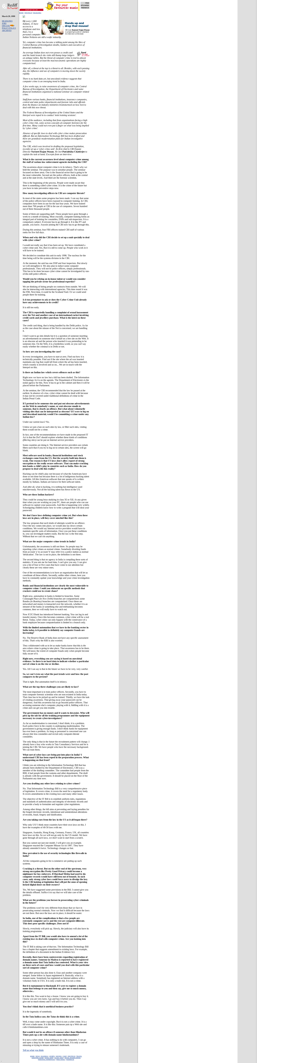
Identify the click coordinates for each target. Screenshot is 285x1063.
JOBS (4, 23)
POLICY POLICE (9, 28)
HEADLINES (37, 13)
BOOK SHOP (49, 1058)
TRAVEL (79, 1056)
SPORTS (52, 1056)
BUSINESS (44, 1056)
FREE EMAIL (60, 1059)
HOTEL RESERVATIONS (73, 1058)
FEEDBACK (70, 1059)
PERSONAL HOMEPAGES (46, 1059)
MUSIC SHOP (59, 1058)
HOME (21, 13)
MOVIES (59, 1056)
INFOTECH (28, 13)
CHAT (65, 1056)
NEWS (38, 1056)
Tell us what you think (33, 1050)
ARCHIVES (6, 30)
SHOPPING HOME (38, 1058)
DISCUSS (6, 26)
